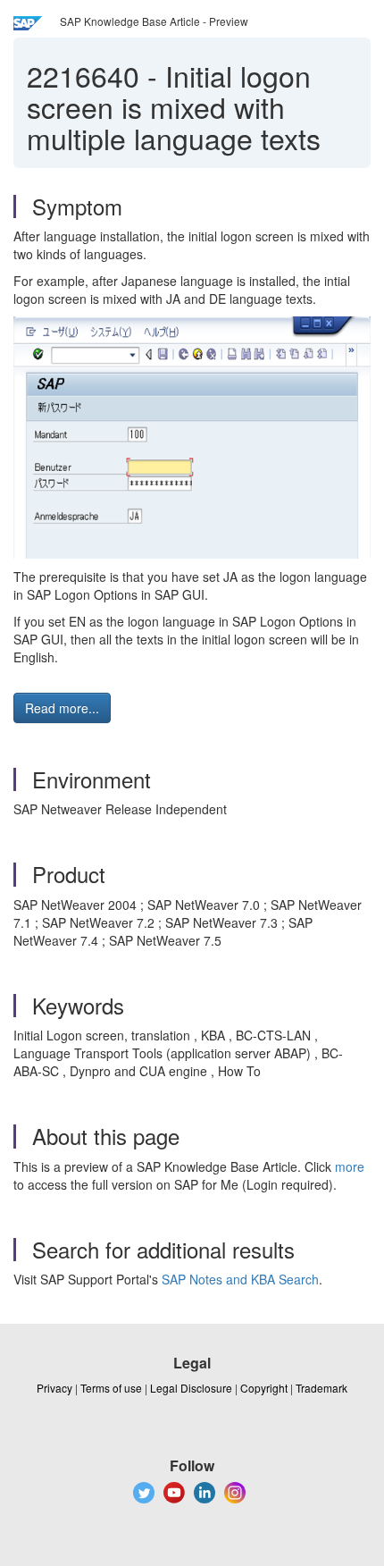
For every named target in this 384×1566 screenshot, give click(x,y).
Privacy (54, 1387)
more (349, 1166)
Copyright (264, 1387)
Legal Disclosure (191, 1387)
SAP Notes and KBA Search (240, 1279)
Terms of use (111, 1387)
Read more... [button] (62, 708)
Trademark (321, 1387)
